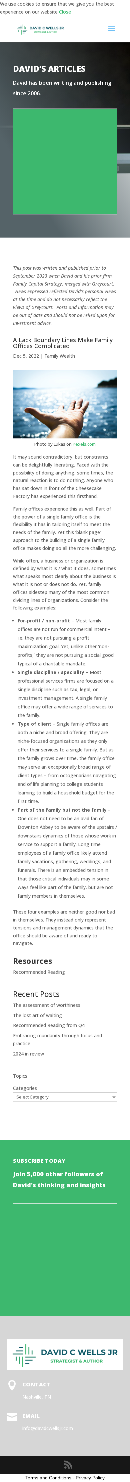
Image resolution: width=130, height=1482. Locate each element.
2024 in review (28, 1054)
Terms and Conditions (48, 1477)
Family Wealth (59, 356)
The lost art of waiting (37, 1015)
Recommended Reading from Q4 (49, 1025)
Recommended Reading (39, 972)
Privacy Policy (90, 1477)
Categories (25, 1088)
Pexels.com (84, 444)
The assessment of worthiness (46, 1005)
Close (65, 12)
